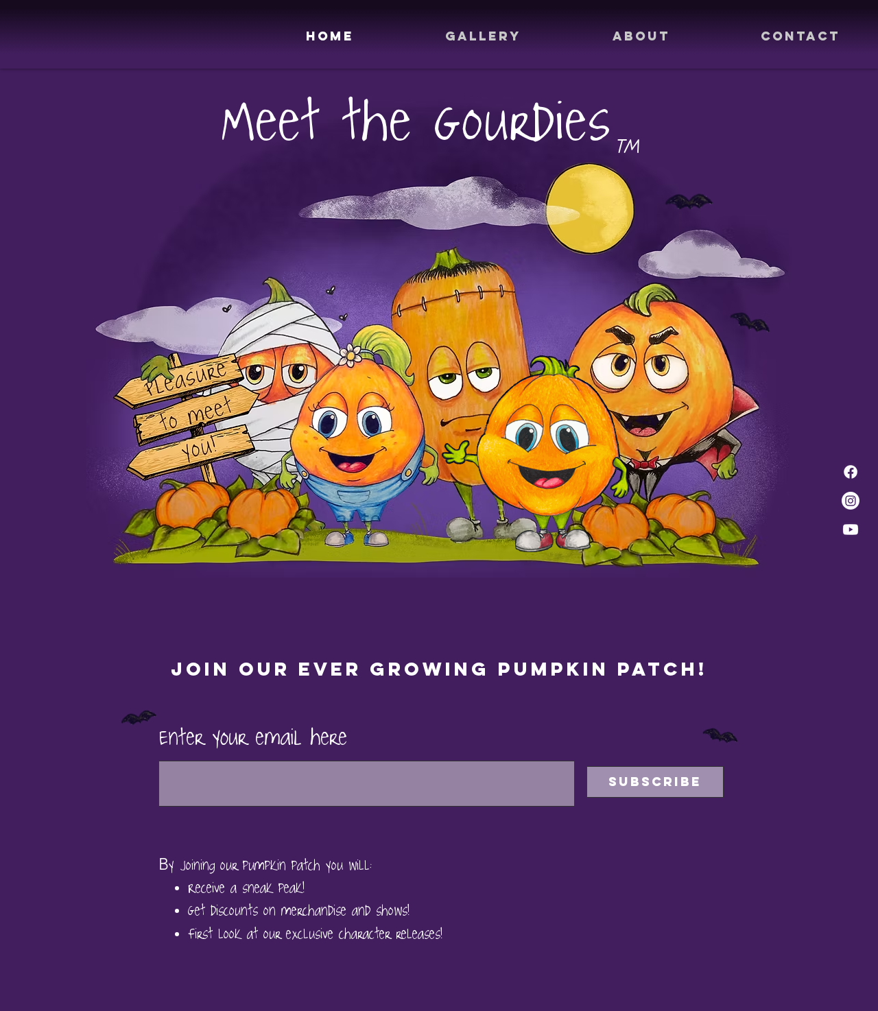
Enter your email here (253, 737)
